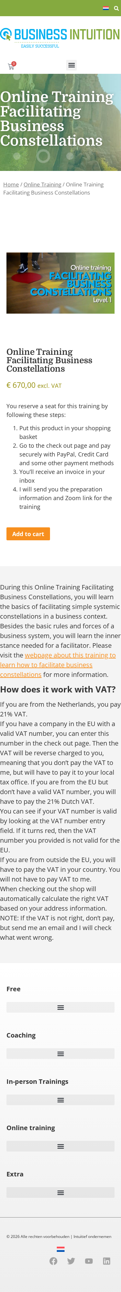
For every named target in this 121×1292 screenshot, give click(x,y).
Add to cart (28, 534)
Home (11, 184)
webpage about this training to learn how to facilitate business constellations (58, 665)
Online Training (42, 184)
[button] (116, 8)
